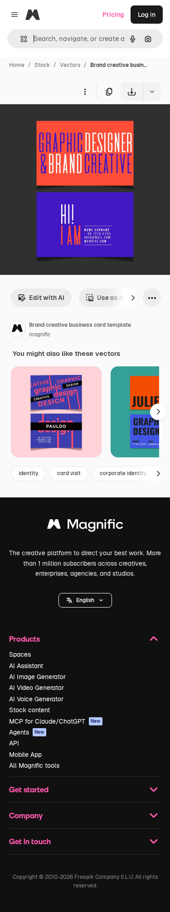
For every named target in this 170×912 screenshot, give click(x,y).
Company (26, 815)
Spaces (20, 654)
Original (58, 121)
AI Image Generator (37, 677)
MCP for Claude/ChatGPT (55, 721)
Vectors (70, 65)
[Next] (133, 298)
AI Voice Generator (36, 699)
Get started (29, 789)
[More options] (85, 91)
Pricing (113, 14)
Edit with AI (46, 298)
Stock (42, 65)
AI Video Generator (36, 688)
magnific (40, 334)
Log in (146, 14)
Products (24, 638)
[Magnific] (85, 526)
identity (28, 473)
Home (16, 65)
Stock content (29, 710)
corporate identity (123, 473)
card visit (69, 473)
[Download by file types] (152, 91)
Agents (26, 732)
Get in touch (30, 841)
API (14, 743)
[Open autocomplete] (20, 38)
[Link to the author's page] (17, 329)
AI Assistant (26, 666)
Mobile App (25, 754)
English (85, 600)
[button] (85, 600)
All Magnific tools (34, 765)
